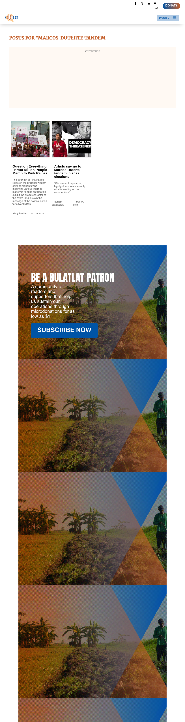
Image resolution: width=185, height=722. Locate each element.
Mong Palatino (20, 214)
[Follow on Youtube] (155, 3)
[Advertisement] (93, 79)
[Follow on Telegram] (156, 8)
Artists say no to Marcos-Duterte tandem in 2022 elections (71, 168)
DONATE (171, 5)
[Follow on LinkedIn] (148, 3)
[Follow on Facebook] (135, 3)
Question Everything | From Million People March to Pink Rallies (30, 168)
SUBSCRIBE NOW (64, 330)
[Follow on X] (142, 3)
